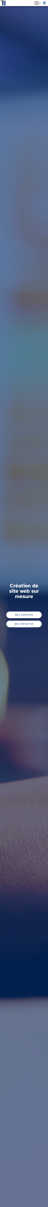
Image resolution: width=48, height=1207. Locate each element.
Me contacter (24, 624)
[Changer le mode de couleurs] (37, 3)
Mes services (24, 615)
